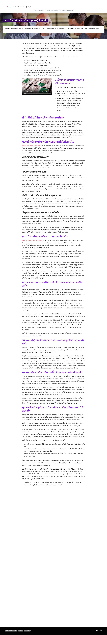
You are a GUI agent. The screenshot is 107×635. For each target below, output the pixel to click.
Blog (54, 10)
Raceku (48, 10)
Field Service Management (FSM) (64, 10)
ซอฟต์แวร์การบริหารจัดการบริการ (32, 145)
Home (8, 7)
